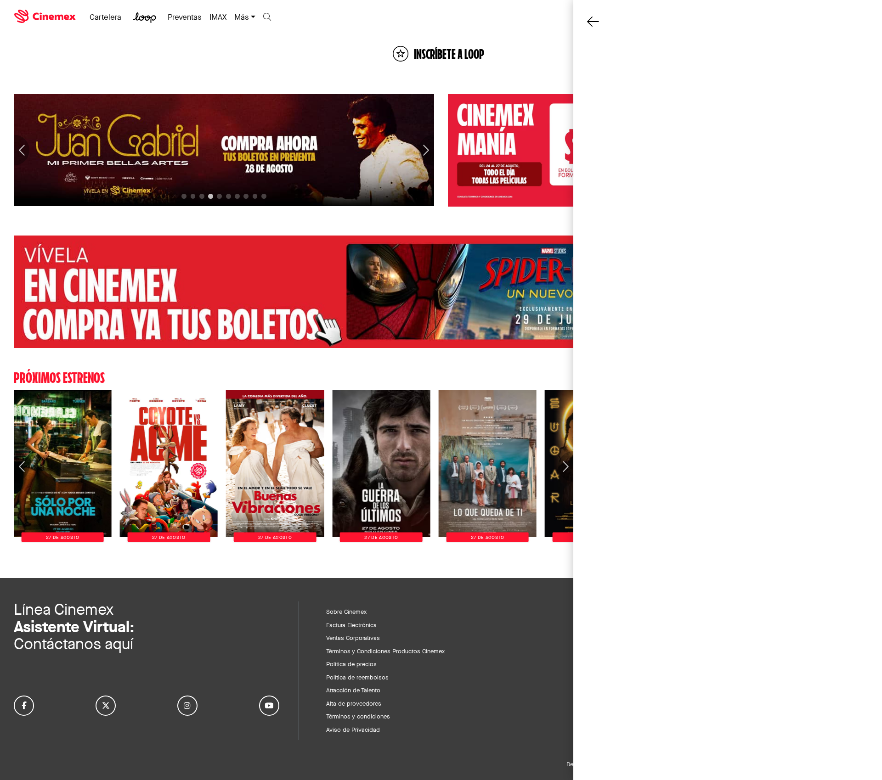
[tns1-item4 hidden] (219, 196)
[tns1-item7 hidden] (246, 196)
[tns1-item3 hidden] (210, 196)
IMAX (217, 17)
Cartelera (105, 17)
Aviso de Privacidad (353, 729)
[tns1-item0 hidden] (184, 196)
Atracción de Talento (353, 690)
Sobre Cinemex (346, 611)
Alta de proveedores (353, 703)
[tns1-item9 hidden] (263, 196)
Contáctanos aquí (73, 644)
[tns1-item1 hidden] (193, 196)
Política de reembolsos (357, 677)
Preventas (185, 17)
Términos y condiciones (358, 716)
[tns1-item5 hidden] (228, 196)
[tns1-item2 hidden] (201, 196)
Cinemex (46, 16)
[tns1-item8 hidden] (255, 196)
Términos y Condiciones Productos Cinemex (385, 651)
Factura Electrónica (351, 625)
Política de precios (351, 664)
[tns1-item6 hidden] (237, 196)
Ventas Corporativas (353, 638)
